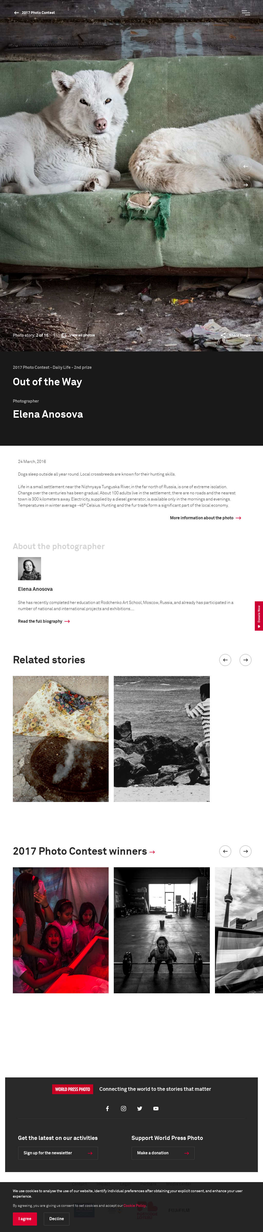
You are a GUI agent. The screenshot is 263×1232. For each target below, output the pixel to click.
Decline (56, 1219)
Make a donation (152, 1153)
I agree (24, 1219)
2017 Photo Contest (38, 13)
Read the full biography (40, 621)
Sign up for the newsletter (48, 1153)
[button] (225, 660)
